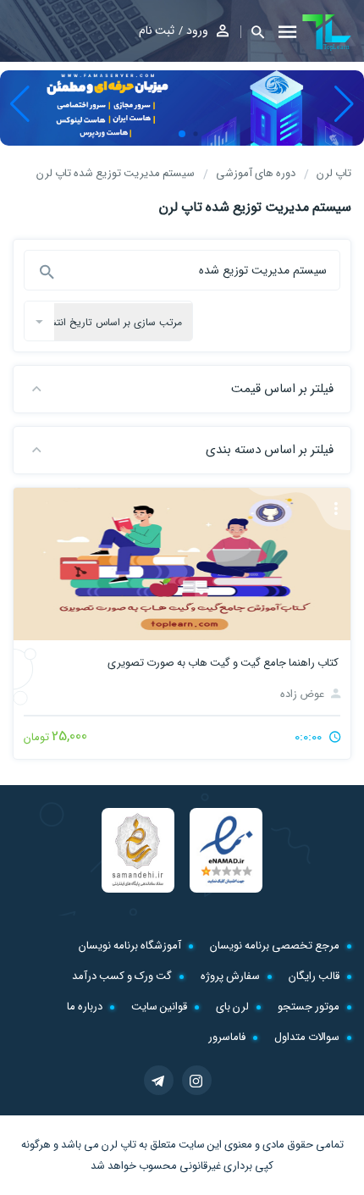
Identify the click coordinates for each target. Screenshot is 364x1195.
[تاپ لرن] (326, 32)
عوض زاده (303, 694)
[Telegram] (159, 1080)
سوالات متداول (306, 1037)
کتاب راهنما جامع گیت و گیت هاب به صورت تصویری (223, 663)
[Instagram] (197, 1080)
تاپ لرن (119, 1145)
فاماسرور (226, 1037)
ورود (197, 30)
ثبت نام (156, 30)
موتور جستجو (308, 1006)
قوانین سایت (159, 1006)
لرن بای (232, 1006)
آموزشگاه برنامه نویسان (130, 945)
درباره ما (84, 1006)
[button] (252, 31)
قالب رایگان (314, 976)
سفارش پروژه (230, 976)
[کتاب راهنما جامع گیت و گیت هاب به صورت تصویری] (182, 564)
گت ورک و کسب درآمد (122, 976)
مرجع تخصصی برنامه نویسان (274, 945)
